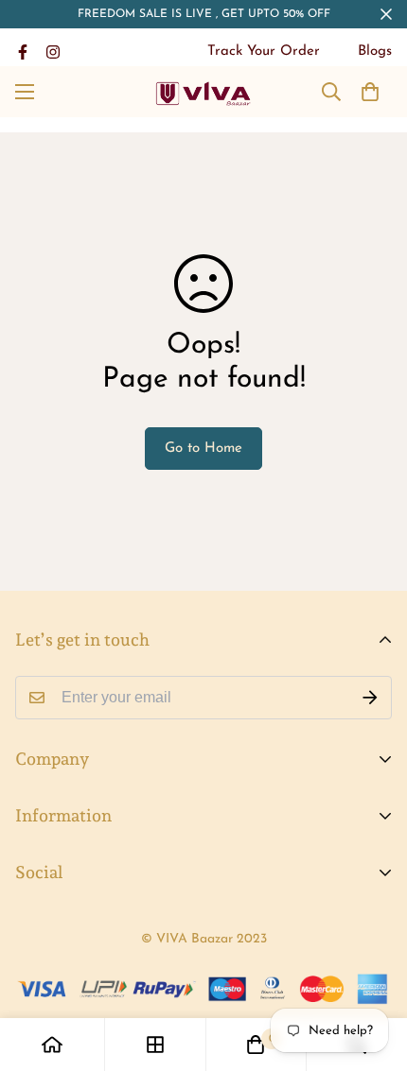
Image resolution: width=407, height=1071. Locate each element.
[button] (370, 91)
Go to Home (203, 448)
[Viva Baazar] (204, 91)
